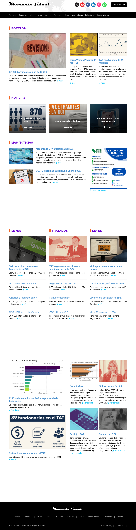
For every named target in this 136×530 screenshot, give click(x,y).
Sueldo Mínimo (102, 15)
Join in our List (119, 5)
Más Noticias (77, 15)
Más (21, 275)
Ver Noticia (15, 410)
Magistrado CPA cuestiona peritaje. (55, 149)
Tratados (48, 15)
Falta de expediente (59, 297)
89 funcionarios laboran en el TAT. (27, 453)
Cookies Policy (121, 525)
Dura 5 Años (76, 386)
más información (99, 190)
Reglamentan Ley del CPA (62, 283)
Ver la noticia (120, 450)
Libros (66, 15)
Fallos (31, 15)
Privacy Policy (106, 525)
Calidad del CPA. (108, 434)
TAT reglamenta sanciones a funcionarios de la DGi (64, 267)
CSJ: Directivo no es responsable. (108, 120)
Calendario (89, 15)
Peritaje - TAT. (77, 434)
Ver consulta (89, 403)
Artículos (57, 15)
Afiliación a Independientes (23, 297)
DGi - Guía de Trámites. (68, 121)
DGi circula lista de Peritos (22, 283)
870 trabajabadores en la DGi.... (27, 120)
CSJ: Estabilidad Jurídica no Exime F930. (58, 170)
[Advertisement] (68, 209)
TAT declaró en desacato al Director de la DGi (23, 267)
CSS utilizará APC (58, 312)
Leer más (28, 127)
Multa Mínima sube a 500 (103, 312)
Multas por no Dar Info (111, 386)
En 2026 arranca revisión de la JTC (28, 72)
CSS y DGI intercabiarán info (24, 312)
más (61, 81)
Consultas (22, 15)
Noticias (12, 15)
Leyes (39, 15)
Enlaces (120, 516)
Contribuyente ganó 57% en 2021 (107, 283)
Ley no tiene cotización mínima (105, 297)
